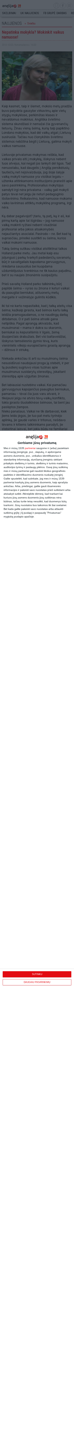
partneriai (30, 448)
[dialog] (37, 933)
